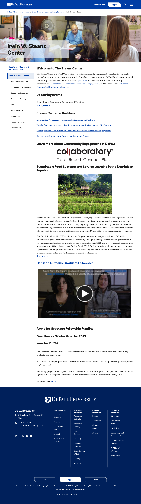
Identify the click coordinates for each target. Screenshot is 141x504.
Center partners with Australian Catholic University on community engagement (74, 131)
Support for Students (19, 93)
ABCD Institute (17, 110)
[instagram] (23, 436)
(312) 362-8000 (24, 423)
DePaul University (13, 12)
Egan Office (15, 116)
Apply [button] (70, 479)
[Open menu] (132, 5)
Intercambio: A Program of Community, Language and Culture (66, 120)
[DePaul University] (23, 4)
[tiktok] (20, 436)
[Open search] (125, 5)
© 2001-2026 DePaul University (70, 495)
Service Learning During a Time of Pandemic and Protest (63, 136)
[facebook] (27, 436)
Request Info (99, 4)
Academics (25, 12)
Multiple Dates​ (43, 106)
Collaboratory (16, 128)
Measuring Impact (18, 122)
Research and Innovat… (40, 12)
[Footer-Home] (70, 400)
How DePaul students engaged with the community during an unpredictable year (74, 125)
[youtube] (31, 436)
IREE (12, 105)
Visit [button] (45, 479)
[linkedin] (16, 436)
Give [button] (96, 479)
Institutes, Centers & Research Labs (19, 68)
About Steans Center (19, 81)
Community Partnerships (21, 87)
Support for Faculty (18, 99)
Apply (114, 4)
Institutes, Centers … (57, 12)
